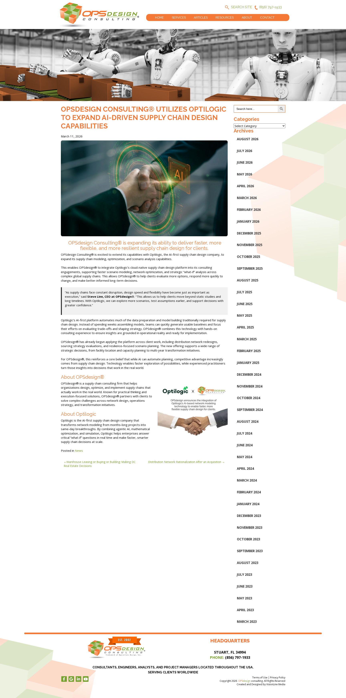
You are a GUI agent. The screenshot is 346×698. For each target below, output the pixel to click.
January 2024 (248, 504)
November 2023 (249, 527)
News (79, 451)
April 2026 (245, 186)
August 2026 (247, 139)
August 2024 (247, 421)
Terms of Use (260, 677)
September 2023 (250, 551)
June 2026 (244, 162)
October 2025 (248, 256)
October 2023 (248, 539)
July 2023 (244, 574)
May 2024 (244, 457)
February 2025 (249, 351)
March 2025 (247, 339)
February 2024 (249, 492)
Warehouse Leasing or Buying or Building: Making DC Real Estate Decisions (100, 464)
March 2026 (247, 198)
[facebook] (64, 679)
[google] (71, 679)
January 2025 (248, 363)
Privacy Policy (277, 677)
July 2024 (244, 433)
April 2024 (245, 468)
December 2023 (249, 516)
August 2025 (247, 280)
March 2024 (247, 480)
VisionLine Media (275, 684)
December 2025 (249, 233)
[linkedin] (78, 679)
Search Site (241, 7)
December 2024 (249, 374)
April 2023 (245, 610)
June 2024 (244, 445)
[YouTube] (86, 679)
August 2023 (247, 563)
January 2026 (248, 221)
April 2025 (245, 327)
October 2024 (248, 398)
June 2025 (244, 304)
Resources (225, 17)
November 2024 (249, 386)
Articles (201, 17)
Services (179, 17)
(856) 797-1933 (270, 7)
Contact (267, 17)
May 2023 (244, 598)
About (247, 17)
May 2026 (244, 174)
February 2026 (249, 209)
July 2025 (244, 292)
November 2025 (249, 245)
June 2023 (244, 586)
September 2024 (250, 410)
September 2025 (250, 268)
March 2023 (247, 621)
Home (159, 17)
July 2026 (244, 151)
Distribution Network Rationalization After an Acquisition (184, 462)
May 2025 (244, 315)
